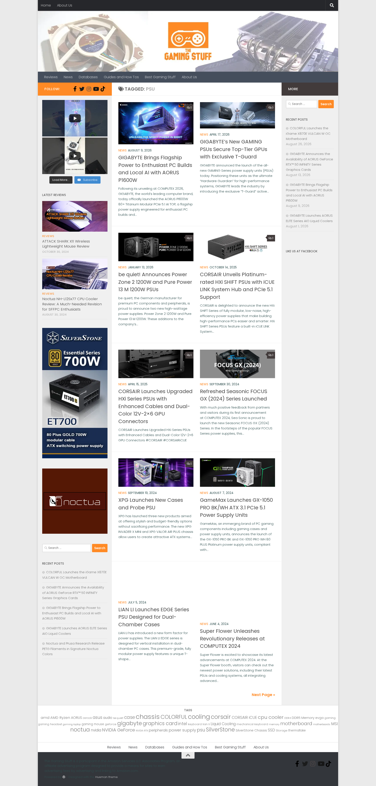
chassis (148, 716)
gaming (330, 718)
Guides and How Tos (121, 77)
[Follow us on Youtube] (95, 88)
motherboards (321, 724)
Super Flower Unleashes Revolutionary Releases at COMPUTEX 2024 (232, 639)
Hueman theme (106, 777)
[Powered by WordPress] (63, 777)
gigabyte (129, 723)
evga (319, 718)
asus (97, 717)
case (129, 717)
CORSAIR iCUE (244, 717)
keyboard (195, 724)
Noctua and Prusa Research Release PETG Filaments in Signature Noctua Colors (73, 648)
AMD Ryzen (60, 717)
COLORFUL (174, 717)
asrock (87, 718)
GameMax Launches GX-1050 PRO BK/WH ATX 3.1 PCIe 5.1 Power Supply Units (236, 507)
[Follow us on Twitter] (81, 88)
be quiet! (118, 718)
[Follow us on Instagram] (88, 88)
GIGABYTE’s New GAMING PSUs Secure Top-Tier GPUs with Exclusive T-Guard (233, 149)
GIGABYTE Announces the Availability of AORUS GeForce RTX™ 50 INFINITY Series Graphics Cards (73, 592)
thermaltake (297, 730)
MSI (334, 723)
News (68, 77)
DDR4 (287, 718)
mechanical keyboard (252, 724)
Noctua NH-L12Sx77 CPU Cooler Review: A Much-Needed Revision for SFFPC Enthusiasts (72, 304)
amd (45, 717)
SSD (271, 730)
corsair (221, 717)
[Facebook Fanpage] (74, 88)
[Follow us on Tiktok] (102, 88)
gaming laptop (72, 724)
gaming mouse (93, 724)
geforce (110, 724)
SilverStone (220, 729)
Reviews (51, 77)
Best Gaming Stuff (160, 77)
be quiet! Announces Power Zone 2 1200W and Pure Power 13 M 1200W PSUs (155, 282)
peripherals (158, 730)
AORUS (76, 717)
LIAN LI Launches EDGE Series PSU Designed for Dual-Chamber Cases (153, 617)
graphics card (160, 723)
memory (274, 724)
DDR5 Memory (303, 717)
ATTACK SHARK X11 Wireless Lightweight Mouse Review (66, 244)
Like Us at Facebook (301, 251)
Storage (281, 730)
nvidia (96, 730)
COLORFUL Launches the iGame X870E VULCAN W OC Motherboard (308, 133)
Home (46, 5)
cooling (199, 716)
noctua (80, 729)
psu (201, 730)
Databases (88, 77)
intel (182, 724)
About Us (64, 5)
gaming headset (50, 724)
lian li (206, 724)
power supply (182, 730)
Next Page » (263, 694)
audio (107, 717)
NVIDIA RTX (142, 730)
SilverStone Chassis (251, 730)
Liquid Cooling (223, 723)
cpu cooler (271, 717)
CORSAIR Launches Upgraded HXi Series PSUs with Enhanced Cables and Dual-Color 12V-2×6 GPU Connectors (155, 406)
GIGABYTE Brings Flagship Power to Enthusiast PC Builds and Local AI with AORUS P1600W (71, 613)
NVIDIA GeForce (118, 730)
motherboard (296, 723)
